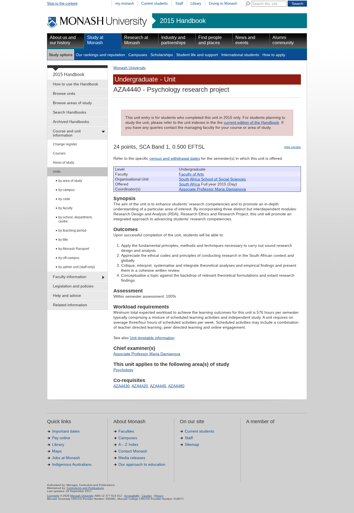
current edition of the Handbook (251, 122)
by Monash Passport (73, 249)
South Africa (189, 184)
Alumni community (283, 40)
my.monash (124, 3)
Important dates (66, 431)
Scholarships (161, 55)
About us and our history (63, 40)
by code (64, 199)
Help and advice (67, 295)
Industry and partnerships (173, 40)
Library (196, 3)
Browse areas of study (72, 103)
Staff (179, 3)
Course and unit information (67, 133)
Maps (57, 451)
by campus (66, 190)
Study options (60, 55)
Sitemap (192, 444)
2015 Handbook (183, 20)
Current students (154, 3)
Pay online (61, 438)
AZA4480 (176, 386)
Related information (70, 305)
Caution (147, 495)
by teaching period (72, 230)
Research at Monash (136, 40)
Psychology (123, 370)
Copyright (53, 495)
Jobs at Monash (66, 458)
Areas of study (63, 162)
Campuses (137, 55)
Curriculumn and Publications (85, 488)
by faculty (65, 208)
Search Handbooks (69, 112)
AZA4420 (140, 386)
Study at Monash (95, 40)
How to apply (273, 55)
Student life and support (197, 55)
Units (57, 172)
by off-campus (68, 258)
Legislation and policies (73, 286)
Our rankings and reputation (100, 55)
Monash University (129, 68)
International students (240, 55)
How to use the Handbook (75, 84)
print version (292, 147)
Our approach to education (141, 464)
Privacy (158, 495)
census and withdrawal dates (174, 158)
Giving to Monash (223, 3)
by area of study (70, 181)
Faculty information (69, 276)
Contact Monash (132, 451)
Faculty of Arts (191, 174)
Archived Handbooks (71, 121)
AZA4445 (158, 386)
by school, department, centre (75, 219)
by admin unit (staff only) (76, 267)
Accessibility (131, 495)
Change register (65, 144)
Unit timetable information (152, 338)
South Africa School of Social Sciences (212, 179)
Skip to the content (62, 3)
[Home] (97, 27)
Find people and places (210, 40)
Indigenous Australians (72, 464)
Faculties (126, 431)
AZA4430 (121, 386)
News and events (245, 40)
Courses (59, 153)
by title (63, 240)
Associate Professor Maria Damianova (212, 189)
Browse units (64, 93)
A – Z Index (128, 444)
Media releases (131, 458)
